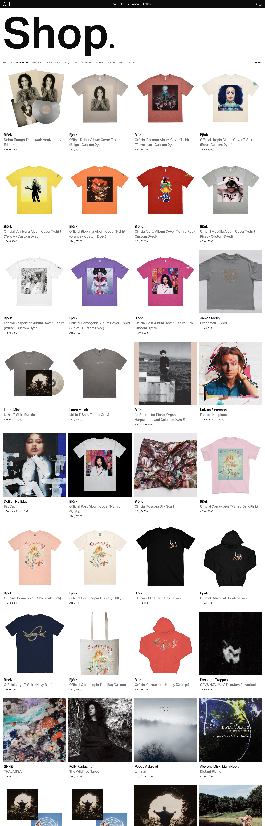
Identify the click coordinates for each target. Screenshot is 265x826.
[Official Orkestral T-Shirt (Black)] (165, 556)
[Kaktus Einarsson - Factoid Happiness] (230, 373)
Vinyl (67, 62)
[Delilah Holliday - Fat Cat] (34, 465)
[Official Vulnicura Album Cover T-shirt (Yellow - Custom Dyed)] (34, 190)
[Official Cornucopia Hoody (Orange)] (165, 643)
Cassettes (86, 62)
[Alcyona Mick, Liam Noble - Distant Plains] (230, 730)
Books (132, 62)
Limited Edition (53, 62)
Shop (114, 4)
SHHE (8, 766)
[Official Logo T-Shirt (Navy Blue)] (34, 643)
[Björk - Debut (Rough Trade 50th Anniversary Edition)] (34, 98)
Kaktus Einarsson (213, 410)
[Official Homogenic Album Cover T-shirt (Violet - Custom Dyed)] (100, 281)
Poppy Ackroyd (146, 766)
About (136, 4)
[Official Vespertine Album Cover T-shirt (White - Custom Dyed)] (34, 281)
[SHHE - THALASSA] (34, 730)
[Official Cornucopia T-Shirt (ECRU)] (100, 556)
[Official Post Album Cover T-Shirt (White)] (100, 465)
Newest (258, 62)
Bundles (111, 62)
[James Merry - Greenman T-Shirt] (230, 281)
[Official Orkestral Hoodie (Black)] (230, 556)
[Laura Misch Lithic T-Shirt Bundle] (34, 373)
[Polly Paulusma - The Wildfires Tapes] (100, 730)
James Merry (210, 318)
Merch (122, 62)
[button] (260, 4)
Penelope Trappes (214, 680)
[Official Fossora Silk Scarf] (165, 465)
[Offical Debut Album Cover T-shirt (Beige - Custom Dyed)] (100, 98)
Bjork (73, 135)
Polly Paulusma (80, 766)
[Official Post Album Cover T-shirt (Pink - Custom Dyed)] (165, 281)
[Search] (256, 4)
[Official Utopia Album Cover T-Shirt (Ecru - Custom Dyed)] (230, 98)
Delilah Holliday (15, 501)
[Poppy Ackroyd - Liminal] (165, 730)
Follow (147, 4)
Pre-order (37, 62)
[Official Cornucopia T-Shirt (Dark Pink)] (230, 465)
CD (75, 62)
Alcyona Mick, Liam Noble (219, 766)
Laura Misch (13, 410)
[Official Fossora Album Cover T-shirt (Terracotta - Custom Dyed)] (165, 98)
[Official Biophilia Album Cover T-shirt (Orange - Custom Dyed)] (100, 190)
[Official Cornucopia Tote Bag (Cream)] (100, 643)
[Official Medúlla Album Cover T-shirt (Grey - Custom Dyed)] (230, 190)
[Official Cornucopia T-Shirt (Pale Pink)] (34, 556)
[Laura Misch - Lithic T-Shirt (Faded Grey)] (100, 373)
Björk (8, 135)
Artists (125, 4)
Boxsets (99, 62)
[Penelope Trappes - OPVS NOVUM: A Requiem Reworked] (230, 643)
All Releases (22, 62)
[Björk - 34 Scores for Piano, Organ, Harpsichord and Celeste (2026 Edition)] (165, 373)
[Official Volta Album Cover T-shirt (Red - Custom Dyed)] (165, 190)
